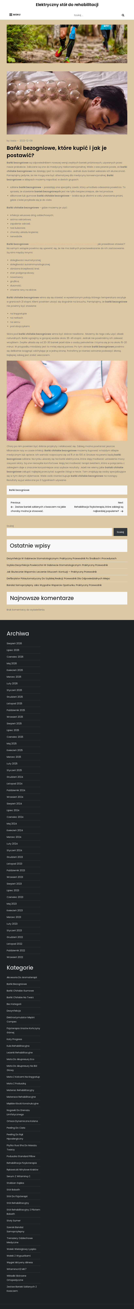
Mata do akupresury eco (20, 1059)
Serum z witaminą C (18, 1176)
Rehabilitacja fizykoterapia (22, 1163)
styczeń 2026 (14, 690)
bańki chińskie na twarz (20, 997)
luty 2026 (12, 683)
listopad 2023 (14, 863)
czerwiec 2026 (15, 656)
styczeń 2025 (14, 770)
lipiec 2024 (13, 810)
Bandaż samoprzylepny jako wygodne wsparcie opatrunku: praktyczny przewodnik (54, 585)
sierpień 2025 (14, 723)
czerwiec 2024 (15, 817)
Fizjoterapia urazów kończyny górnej (23, 1030)
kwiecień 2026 (15, 670)
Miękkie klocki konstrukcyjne (23, 1103)
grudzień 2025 (15, 696)
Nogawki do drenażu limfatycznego (18, 1112)
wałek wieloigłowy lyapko (21, 1249)
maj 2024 (12, 823)
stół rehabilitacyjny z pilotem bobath (23, 1212)
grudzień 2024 (15, 777)
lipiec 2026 (13, 650)
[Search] (123, 15)
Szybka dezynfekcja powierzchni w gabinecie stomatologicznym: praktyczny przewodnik (57, 565)
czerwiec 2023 (15, 897)
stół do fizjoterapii (17, 1196)
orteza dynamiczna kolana (22, 1121)
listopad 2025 (14, 703)
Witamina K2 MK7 (16, 1269)
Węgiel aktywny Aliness (20, 1262)
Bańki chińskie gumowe (20, 990)
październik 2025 (16, 710)
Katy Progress (14, 1039)
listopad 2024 (15, 783)
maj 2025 (12, 743)
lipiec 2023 (13, 890)
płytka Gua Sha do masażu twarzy (22, 1147)
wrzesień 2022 (15, 957)
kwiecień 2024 (15, 830)
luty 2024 (12, 843)
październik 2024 (16, 790)
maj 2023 (12, 903)
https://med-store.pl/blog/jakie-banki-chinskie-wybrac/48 (63, 244)
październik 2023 (16, 870)
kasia (13, 140)
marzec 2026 (14, 676)
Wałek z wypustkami (19, 1255)
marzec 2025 (14, 757)
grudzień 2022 (15, 937)
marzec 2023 (14, 917)
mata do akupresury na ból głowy (22, 1068)
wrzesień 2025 (15, 716)
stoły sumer (14, 1220)
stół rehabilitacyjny (18, 1203)
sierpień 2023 (14, 883)
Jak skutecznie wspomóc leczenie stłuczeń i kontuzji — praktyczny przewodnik (52, 571)
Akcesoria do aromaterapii (22, 977)
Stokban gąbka (15, 1183)
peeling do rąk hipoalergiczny (15, 1136)
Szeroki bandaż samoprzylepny (15, 1229)
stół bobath (13, 1189)
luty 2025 (12, 763)
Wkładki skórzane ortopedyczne (16, 1278)
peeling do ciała (16, 1127)
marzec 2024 (14, 837)
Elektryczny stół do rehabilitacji (67, 4)
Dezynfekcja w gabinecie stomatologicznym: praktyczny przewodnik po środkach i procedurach (62, 558)
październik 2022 (16, 950)
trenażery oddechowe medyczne (20, 1240)
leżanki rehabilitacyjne (20, 1052)
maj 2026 (12, 663)
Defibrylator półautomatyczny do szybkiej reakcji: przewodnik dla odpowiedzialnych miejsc (58, 578)
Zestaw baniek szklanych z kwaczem (22, 1289)
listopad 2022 (14, 943)
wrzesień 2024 (15, 797)
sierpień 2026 (14, 643)
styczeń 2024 (14, 850)
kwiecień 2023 (15, 910)
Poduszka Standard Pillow (21, 1156)
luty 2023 (12, 923)
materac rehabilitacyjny (20, 1090)
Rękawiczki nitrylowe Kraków (22, 1169)
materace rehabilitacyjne (21, 1096)
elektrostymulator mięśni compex (20, 1019)
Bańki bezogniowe (19, 490)
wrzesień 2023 (15, 877)
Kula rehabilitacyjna (18, 1046)
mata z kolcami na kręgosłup (23, 1076)
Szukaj (10, 526)
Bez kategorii (14, 1004)
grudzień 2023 (15, 857)
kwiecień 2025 (15, 750)
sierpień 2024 (14, 803)
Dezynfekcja (14, 1010)
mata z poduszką (16, 1083)
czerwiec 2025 (15, 737)
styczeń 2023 (14, 930)
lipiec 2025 (13, 730)
